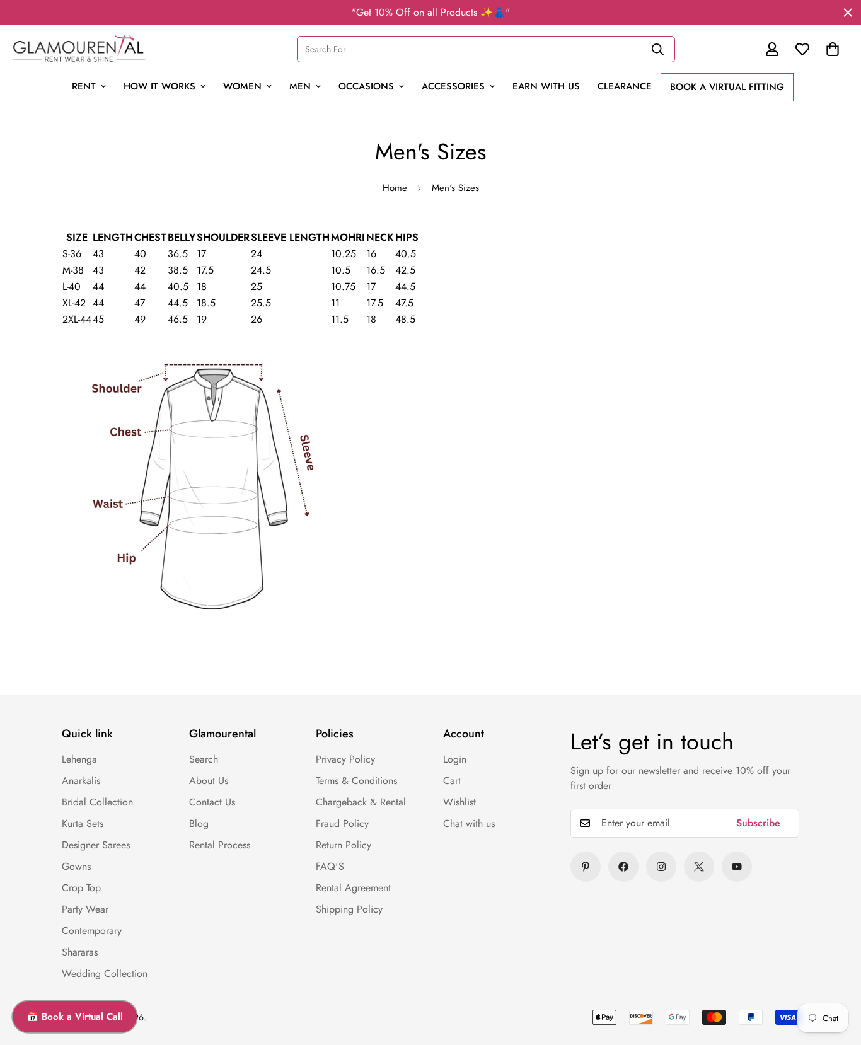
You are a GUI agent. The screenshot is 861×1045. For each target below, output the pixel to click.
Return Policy (343, 845)
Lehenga (79, 759)
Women (242, 86)
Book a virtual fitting (727, 87)
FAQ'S (330, 866)
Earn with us (546, 86)
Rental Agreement (353, 887)
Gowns (76, 866)
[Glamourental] (78, 49)
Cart (452, 780)
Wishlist (459, 802)
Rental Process (219, 845)
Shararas (80, 952)
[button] (833, 49)
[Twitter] (699, 867)
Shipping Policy (349, 909)
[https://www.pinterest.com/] (585, 867)
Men (300, 86)
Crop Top (81, 887)
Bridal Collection (97, 802)
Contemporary (92, 930)
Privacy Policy (345, 759)
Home (395, 188)
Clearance (625, 86)
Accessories (453, 86)
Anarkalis (81, 780)
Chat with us (469, 823)
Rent (84, 86)
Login (454, 759)
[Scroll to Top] (824, 948)
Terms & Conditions (356, 780)
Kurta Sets (82, 823)
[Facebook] (623, 867)
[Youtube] (737, 867)
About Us (208, 780)
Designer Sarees (96, 845)
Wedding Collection (104, 973)
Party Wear (85, 909)
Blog (199, 823)
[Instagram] (661, 867)
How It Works (159, 86)
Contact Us (212, 802)
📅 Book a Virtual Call (74, 1017)
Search (203, 759)
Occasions (366, 86)
